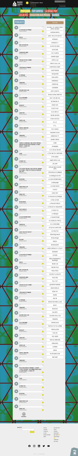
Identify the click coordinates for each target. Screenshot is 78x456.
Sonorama (55, 319)
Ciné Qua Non (55, 74)
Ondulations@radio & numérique (55, 259)
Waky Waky (55, 357)
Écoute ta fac (54, 108)
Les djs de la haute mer (55, 227)
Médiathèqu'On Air (55, 234)
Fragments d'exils (55, 132)
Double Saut (55, 105)
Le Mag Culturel (55, 200)
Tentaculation (55, 329)
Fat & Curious (55, 129)
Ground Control (55, 139)
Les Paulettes (55, 231)
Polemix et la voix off (55, 274)
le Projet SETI (55, 210)
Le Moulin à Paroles (55, 203)
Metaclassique (55, 238)
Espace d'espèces (54, 119)
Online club (55, 264)
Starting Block (55, 322)
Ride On (55, 298)
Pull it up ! (55, 281)
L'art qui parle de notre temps (55, 168)
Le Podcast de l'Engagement (55, 207)
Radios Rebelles (55, 288)
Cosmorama (61, 6)
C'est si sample (55, 53)
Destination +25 (55, 101)
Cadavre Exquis (55, 56)
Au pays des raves (55, 46)
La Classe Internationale (55, 179)
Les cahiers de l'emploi (55, 221)
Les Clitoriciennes (55, 224)
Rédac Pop (55, 291)
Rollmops (55, 312)
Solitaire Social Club (55, 316)
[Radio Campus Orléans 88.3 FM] (17, 3)
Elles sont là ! (55, 112)
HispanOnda (55, 146)
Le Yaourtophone (55, 217)
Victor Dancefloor (55, 354)
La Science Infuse (54, 186)
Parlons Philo (55, 267)
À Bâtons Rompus (55, 32)
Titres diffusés (32, 5)
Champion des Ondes (55, 67)
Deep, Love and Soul (55, 98)
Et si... (55, 126)
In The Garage (55, 157)
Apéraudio (55, 39)
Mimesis (55, 241)
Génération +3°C (55, 136)
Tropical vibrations (55, 340)
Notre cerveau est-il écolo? (54, 248)
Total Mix (54, 333)
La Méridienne (55, 183)
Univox (55, 350)
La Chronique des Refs (55, 176)
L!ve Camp (54, 164)
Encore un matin (55, 115)
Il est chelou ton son (55, 150)
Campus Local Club (55, 63)
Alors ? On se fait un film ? (55, 36)
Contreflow (55, 84)
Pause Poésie (55, 271)
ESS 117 (55, 122)
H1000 (54, 143)
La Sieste (55, 189)
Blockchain (55, 50)
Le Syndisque (55, 214)
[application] (31, 28)
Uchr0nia (55, 347)
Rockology (55, 309)
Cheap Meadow (55, 70)
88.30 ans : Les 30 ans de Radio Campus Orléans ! (55, 28)
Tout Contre (55, 336)
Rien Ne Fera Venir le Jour (55, 302)
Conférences (55, 81)
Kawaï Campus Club (55, 160)
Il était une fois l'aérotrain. (54, 153)
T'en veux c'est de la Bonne (55, 326)
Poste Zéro (55, 278)
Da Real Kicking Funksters (55, 94)
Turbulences (55, 343)
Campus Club (55, 60)
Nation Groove (55, 245)
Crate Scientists (55, 91)
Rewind (55, 295)
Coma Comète (55, 77)
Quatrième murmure (55, 284)
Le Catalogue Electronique (55, 196)
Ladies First (55, 193)
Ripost (55, 305)
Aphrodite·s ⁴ (55, 43)
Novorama (55, 252)
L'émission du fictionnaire (55, 172)
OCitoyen (55, 255)
